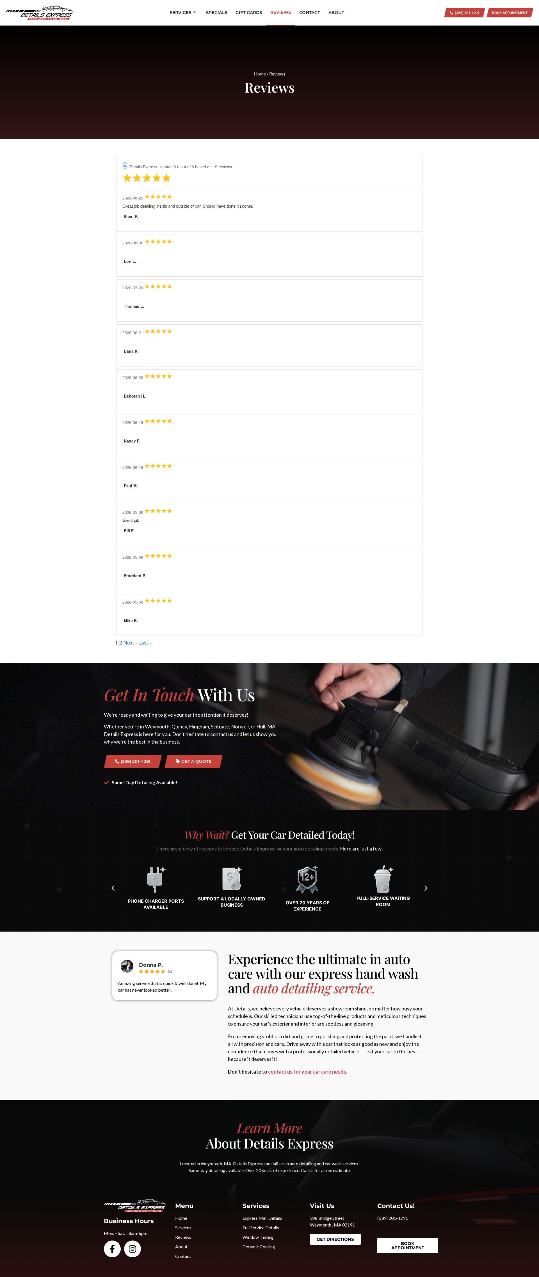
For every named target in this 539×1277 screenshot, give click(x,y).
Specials (216, 12)
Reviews (280, 12)
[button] (113, 887)
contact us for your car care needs (307, 1072)
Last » (145, 642)
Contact (309, 12)
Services (180, 12)
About (336, 12)
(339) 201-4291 (392, 1218)
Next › (130, 642)
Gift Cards (249, 12)
